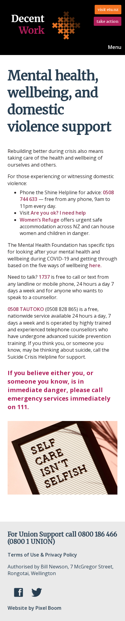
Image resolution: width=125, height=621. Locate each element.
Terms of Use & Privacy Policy (42, 554)
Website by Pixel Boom (34, 608)
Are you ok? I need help (59, 212)
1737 (44, 277)
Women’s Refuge (40, 219)
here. (95, 265)
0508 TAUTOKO (26, 309)
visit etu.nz (108, 9)
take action (107, 21)
